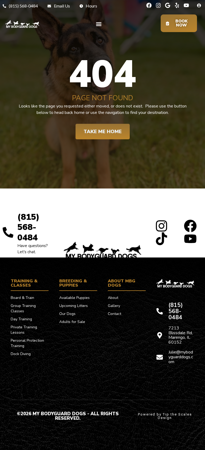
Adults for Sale (72, 321)
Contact (114, 313)
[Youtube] (186, 5)
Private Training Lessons (24, 330)
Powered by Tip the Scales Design (165, 416)
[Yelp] (177, 5)
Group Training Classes (23, 308)
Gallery (114, 305)
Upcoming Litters (73, 305)
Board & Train (22, 297)
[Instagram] (158, 5)
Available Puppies (74, 297)
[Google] (167, 5)
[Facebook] (149, 5)
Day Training (21, 319)
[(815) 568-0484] (8, 232)
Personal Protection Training (27, 343)
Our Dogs (67, 313)
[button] (98, 24)
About (113, 297)
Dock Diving (21, 353)
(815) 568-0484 (28, 227)
